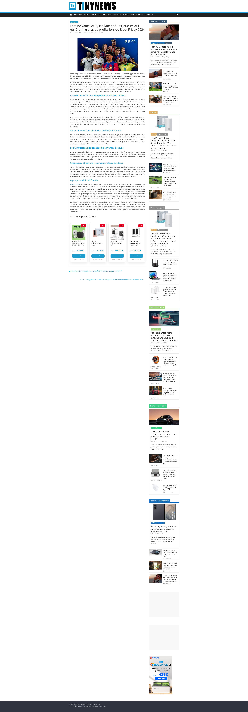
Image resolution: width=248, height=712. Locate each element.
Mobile (86, 14)
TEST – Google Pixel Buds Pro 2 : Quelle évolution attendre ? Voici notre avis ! (113, 280)
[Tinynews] (71, 15)
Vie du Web (74, 22)
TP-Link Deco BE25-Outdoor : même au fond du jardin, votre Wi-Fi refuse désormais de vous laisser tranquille (164, 142)
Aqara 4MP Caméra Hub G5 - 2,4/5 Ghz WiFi (117, 243)
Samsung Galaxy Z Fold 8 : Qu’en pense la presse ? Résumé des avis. (164, 529)
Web (132, 14)
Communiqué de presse (91, 33)
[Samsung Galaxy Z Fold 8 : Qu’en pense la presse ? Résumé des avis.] (164, 505)
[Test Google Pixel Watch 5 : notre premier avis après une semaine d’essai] (155, 70)
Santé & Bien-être (156, 428)
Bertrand (164, 150)
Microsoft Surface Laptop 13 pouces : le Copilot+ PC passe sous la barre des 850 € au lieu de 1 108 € (170, 277)
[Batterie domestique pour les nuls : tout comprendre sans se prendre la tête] (155, 191)
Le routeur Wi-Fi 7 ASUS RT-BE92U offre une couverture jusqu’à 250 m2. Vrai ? (170, 263)
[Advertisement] (164, 604)
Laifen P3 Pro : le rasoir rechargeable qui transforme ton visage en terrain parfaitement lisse (170, 459)
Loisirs (94, 14)
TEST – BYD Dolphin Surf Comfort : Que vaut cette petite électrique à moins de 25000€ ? (170, 99)
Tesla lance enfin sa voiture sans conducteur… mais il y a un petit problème (164, 435)
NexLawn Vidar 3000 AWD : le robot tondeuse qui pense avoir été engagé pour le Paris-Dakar (170, 181)
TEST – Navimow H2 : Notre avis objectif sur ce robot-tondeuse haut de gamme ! (170, 87)
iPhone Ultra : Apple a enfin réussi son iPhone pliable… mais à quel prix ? (170, 553)
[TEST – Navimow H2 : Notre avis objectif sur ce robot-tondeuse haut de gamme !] (155, 83)
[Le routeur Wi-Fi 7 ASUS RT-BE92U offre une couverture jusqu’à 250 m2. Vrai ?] (155, 260)
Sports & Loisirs (156, 329)
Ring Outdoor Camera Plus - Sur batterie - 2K (135, 243)
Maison (126, 14)
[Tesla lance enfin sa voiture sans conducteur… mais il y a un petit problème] (164, 410)
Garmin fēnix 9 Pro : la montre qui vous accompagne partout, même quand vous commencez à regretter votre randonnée (164, 362)
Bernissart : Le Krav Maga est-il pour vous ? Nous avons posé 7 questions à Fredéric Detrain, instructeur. (170, 377)
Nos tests (78, 14)
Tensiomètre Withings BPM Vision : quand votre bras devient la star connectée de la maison (170, 474)
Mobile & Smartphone (158, 43)
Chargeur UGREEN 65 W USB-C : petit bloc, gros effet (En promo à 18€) (170, 488)
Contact (148, 14)
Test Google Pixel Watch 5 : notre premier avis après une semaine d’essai (170, 74)
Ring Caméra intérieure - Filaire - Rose (97, 243)
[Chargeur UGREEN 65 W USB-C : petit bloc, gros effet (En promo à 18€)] (155, 484)
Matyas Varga (166, 57)
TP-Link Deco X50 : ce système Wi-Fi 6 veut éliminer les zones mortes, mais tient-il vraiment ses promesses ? (164, 292)
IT (99, 14)
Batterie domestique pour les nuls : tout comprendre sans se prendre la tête (169, 195)
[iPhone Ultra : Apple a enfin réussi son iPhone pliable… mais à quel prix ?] (155, 550)
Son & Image (106, 14)
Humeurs (139, 14)
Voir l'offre (79, 256)
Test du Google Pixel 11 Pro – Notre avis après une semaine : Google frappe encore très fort (164, 50)
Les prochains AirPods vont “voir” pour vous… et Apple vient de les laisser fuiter (170, 566)
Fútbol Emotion (75, 184)
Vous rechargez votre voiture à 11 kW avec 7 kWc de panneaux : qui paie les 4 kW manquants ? (164, 336)
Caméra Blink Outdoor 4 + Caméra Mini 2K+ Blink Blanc (78, 243)
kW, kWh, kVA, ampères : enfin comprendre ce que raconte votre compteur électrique (170, 168)
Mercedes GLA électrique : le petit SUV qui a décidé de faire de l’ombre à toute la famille (170, 392)
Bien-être (117, 14)
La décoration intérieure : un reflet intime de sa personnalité (95, 271)
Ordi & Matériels (162, 134)
